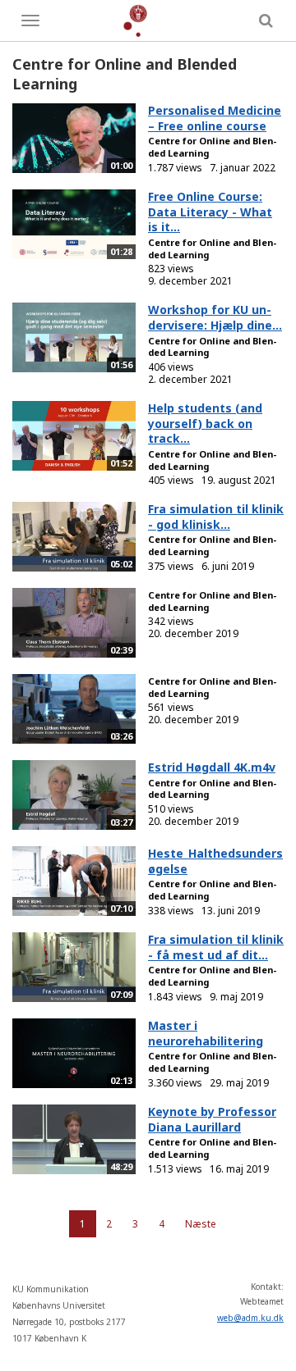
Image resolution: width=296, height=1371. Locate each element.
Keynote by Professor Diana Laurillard (212, 1119)
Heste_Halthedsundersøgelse (215, 861)
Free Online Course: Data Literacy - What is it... (210, 212)
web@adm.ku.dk (250, 1317)
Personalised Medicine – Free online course (214, 118)
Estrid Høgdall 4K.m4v (211, 767)
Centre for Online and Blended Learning (212, 146)
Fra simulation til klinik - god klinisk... (216, 516)
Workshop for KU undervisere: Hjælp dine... (215, 317)
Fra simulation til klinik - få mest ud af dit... (216, 947)
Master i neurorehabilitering (205, 1033)
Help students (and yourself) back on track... (205, 423)
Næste (200, 1224)
